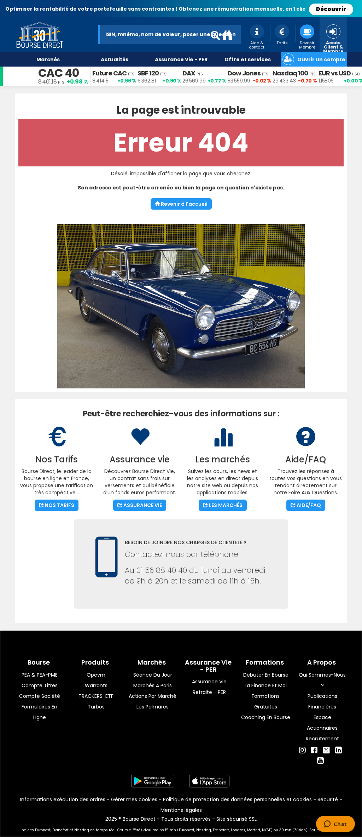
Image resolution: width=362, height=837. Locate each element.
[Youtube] (320, 761)
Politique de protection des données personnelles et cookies (237, 799)
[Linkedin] (338, 750)
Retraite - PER (209, 692)
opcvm (96, 674)
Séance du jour (152, 674)
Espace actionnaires (322, 722)
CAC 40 (58, 73)
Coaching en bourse (265, 717)
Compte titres (40, 685)
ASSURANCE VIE (142, 505)
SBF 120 (148, 73)
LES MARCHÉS (225, 505)
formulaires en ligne (39, 712)
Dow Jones (244, 73)
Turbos (96, 706)
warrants (96, 685)
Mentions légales (181, 810)
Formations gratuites (266, 701)
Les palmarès (152, 706)
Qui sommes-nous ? (322, 680)
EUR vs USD (335, 73)
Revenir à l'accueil (184, 203)
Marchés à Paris (152, 685)
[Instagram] (302, 750)
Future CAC (109, 73)
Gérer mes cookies (134, 799)
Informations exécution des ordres (62, 799)
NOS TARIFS (59, 505)
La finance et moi (266, 685)
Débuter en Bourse (265, 674)
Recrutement (322, 738)
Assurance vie (209, 681)
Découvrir (331, 9)
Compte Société (39, 696)
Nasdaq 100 (290, 73)
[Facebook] (314, 750)
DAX (188, 73)
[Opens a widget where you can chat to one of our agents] (335, 824)
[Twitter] (326, 749)
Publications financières (322, 701)
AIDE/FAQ (308, 505)
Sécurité (327, 799)
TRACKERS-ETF (95, 696)
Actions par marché (152, 696)
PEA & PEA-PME (40, 674)
